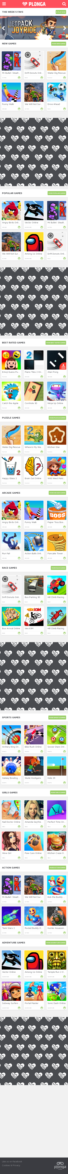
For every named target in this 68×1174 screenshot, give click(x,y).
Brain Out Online (33, 478)
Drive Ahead (54, 104)
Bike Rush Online (33, 746)
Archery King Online (12, 746)
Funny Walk (8, 104)
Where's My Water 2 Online (39, 447)
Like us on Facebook (12, 1161)
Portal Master (31, 1003)
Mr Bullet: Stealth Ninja (13, 72)
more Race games (58, 568)
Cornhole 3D (31, 403)
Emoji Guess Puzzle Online (15, 372)
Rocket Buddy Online (35, 928)
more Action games (57, 867)
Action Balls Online (34, 553)
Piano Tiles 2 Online (35, 372)
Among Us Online (33, 253)
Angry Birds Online (11, 222)
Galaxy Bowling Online (13, 778)
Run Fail (6, 553)
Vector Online (31, 222)
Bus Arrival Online (11, 628)
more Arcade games (57, 493)
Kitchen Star (54, 447)
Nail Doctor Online (11, 821)
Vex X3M (29, 628)
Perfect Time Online (58, 821)
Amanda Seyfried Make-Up (38, 821)
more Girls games (58, 792)
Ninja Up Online (55, 403)
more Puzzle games (57, 418)
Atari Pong (53, 372)
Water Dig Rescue (57, 72)
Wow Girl (6, 853)
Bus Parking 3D (32, 597)
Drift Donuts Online (34, 72)
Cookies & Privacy (11, 1165)
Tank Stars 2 (8, 928)
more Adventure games (55, 943)
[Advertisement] (34, 1119)
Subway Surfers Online (13, 1003)
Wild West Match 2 (57, 478)
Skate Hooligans (33, 778)
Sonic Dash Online (57, 1003)
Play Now (61, 12)
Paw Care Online (33, 853)
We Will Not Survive (35, 104)
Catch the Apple (10, 403)
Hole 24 (51, 778)
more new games (58, 44)
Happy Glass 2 (9, 478)
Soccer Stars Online (57, 746)
